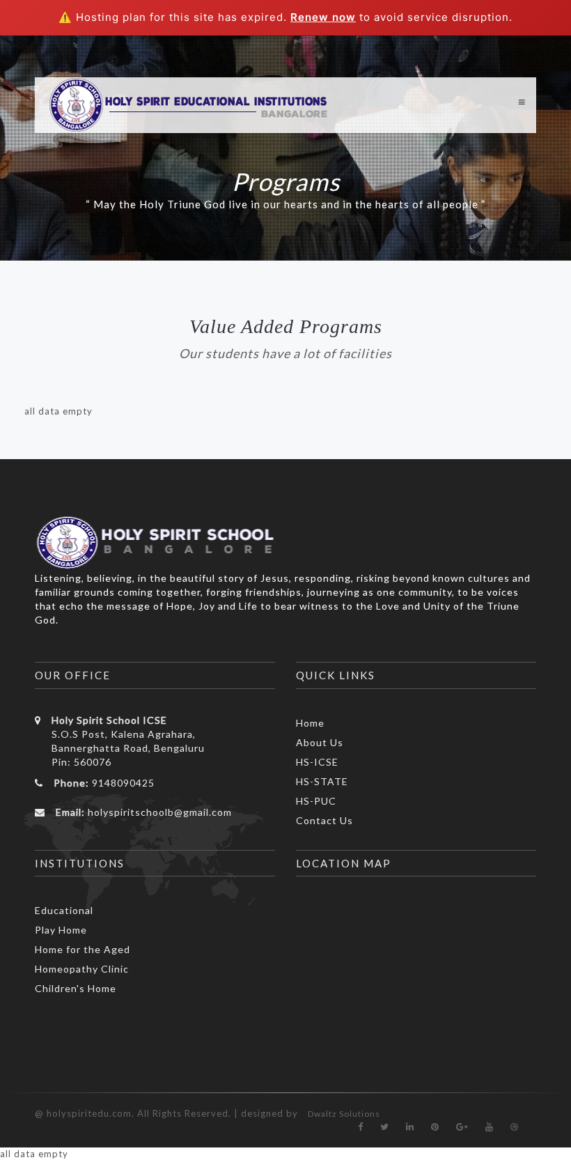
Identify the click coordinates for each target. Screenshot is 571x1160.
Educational (64, 910)
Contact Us (324, 820)
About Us (319, 742)
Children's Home (75, 988)
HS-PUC (316, 801)
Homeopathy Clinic (82, 969)
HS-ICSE (317, 762)
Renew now (323, 17)
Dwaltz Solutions (344, 1113)
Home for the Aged (82, 949)
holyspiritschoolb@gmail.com (160, 812)
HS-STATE (322, 781)
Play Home (61, 930)
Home (310, 723)
